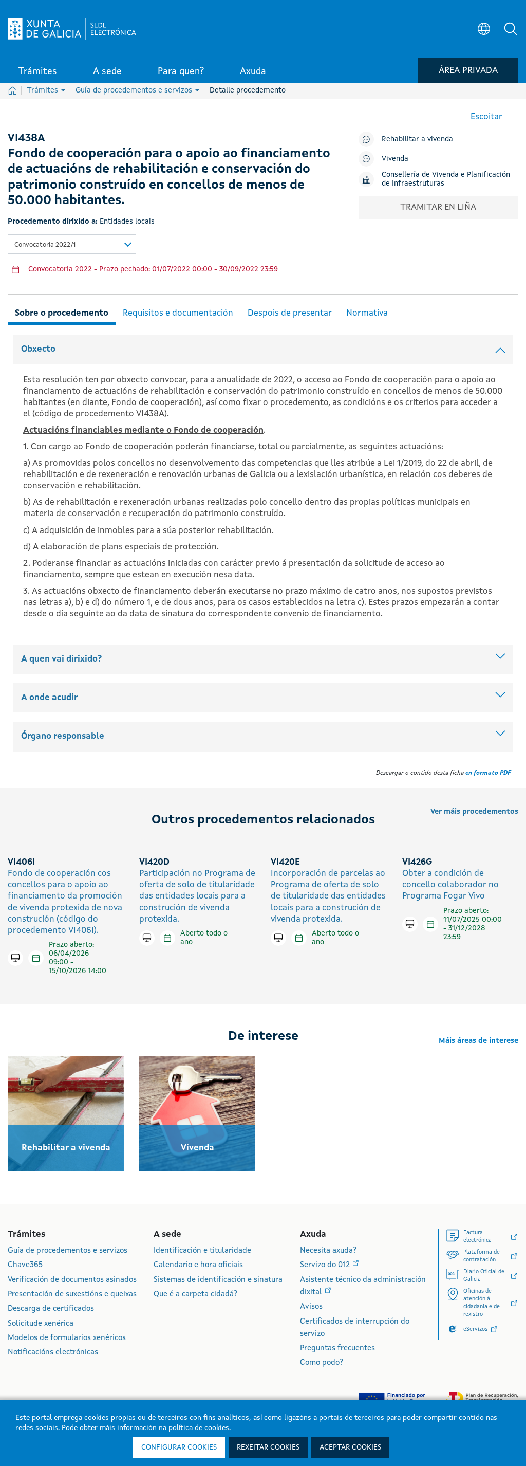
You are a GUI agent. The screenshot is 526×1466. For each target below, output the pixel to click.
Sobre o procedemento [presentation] (61, 313)
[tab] (62, 312)
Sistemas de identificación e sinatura (218, 1280)
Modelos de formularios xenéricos (67, 1338)
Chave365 (25, 1265)
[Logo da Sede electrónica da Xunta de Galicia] (72, 28)
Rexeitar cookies (268, 1447)
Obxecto (38, 349)
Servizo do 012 (326, 1265)
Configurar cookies (179, 1447)
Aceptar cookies (350, 1447)
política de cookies (198, 1428)
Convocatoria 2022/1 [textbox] (45, 245)
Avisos (311, 1307)
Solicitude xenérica (40, 1324)
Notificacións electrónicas (53, 1353)
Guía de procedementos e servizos (135, 90)
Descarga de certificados (51, 1309)
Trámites (43, 90)
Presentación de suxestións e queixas (72, 1294)
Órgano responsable (62, 736)
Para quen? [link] (181, 71)
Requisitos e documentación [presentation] (178, 313)
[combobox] (72, 244)
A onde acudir (49, 697)
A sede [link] (107, 71)
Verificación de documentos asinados (72, 1280)
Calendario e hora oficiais (198, 1265)
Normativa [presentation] (367, 313)
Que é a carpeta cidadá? (195, 1294)
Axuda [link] (253, 71)
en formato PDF (488, 773)
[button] (510, 28)
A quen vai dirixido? (61, 659)
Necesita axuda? (328, 1251)
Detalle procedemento (248, 90)
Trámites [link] (37, 71)
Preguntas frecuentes (337, 1348)
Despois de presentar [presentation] (290, 313)
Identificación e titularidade (202, 1251)
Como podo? (321, 1363)
